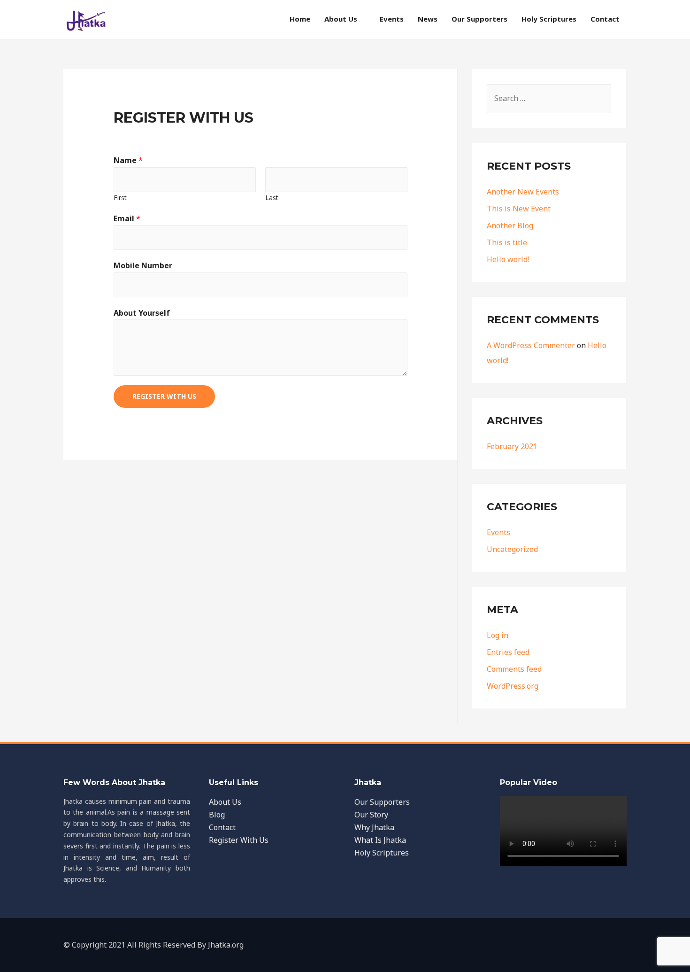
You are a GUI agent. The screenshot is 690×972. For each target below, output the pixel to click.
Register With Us (164, 396)
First (120, 197)
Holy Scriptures (548, 18)
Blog (217, 814)
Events (392, 18)
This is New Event (519, 208)
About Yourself (142, 313)
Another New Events (523, 192)
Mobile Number (143, 265)
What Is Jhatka (380, 840)
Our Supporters (479, 18)
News (427, 18)
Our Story (371, 814)
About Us (340, 18)
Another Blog (510, 225)
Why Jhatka (374, 827)
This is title (507, 242)
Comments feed (514, 669)
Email (127, 218)
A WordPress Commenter (531, 345)
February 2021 (512, 446)
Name (128, 160)
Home (300, 18)
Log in (497, 635)
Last (271, 197)
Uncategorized (512, 549)
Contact (605, 18)
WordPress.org (512, 686)
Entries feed (508, 652)
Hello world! (508, 259)
